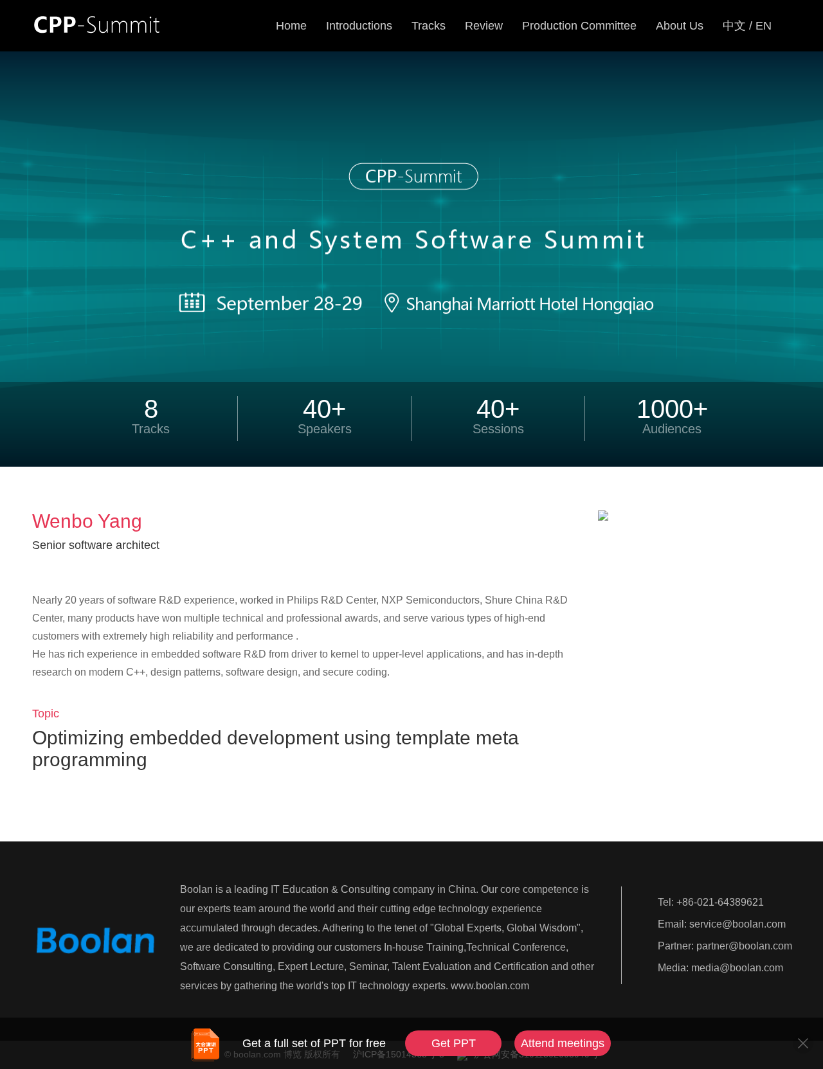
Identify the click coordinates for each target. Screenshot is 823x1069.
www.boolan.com (490, 985)
